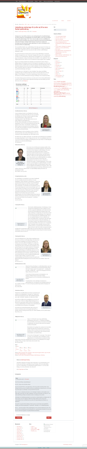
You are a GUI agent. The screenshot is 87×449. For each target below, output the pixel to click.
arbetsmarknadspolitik (58, 84)
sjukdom (61, 89)
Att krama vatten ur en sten (61, 37)
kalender (60, 88)
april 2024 (19, 432)
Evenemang (23, 352)
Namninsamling (57, 1)
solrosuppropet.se (58, 94)
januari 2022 (19, 436)
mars (28, 24)
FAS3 (26, 352)
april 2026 (19, 426)
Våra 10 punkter (30, 1)
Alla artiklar (55, 20)
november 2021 (20, 439)
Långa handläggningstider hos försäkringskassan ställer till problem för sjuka (63, 43)
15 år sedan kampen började (61, 36)
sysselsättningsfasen (64, 94)
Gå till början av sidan (67, 444)
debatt (23, 355)
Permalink (27, 379)
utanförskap (56, 96)
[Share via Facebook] (17, 350)
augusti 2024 (19, 430)
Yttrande (36, 1)
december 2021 (20, 438)
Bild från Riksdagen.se (33, 108)
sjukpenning (68, 93)
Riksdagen (32, 355)
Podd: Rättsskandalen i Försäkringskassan (63, 50)
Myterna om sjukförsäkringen (48, 1)
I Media (62, 20)
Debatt (19, 352)
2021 (26, 24)
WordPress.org (33, 430)
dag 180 (19, 355)
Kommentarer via (35, 429)
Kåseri (43, 352)
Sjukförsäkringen (23, 353)
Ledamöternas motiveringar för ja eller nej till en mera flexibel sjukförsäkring (31, 28)
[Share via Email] (30, 350)
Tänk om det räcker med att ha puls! (62, 40)
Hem (16, 1)
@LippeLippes (21, 369)
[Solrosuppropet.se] (24, 18)
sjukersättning (66, 89)
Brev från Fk (58, 49)
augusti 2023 (19, 433)
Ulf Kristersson (69, 94)
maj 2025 (18, 429)
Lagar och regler (47, 352)
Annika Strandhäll (61, 81)
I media (33, 352)
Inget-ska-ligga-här (38, 352)
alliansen (55, 81)
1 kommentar (34, 31)
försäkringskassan (27, 355)
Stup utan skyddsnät (59, 39)
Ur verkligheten (28, 353)
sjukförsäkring (57, 91)
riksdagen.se (25, 80)
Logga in (32, 426)
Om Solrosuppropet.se (22, 1)
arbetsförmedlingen (57, 83)
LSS (16, 353)
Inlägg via (34, 428)
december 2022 (20, 435)
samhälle (58, 89)
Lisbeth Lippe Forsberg (22, 31)
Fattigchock (70, 84)
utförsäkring (43, 355)
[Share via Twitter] (21, 350)
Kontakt (69, 20)
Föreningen (30, 352)
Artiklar (40, 1)
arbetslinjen (63, 83)
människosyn (65, 88)
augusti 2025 (19, 428)
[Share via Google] (25, 350)
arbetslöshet (68, 83)
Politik (18, 353)
